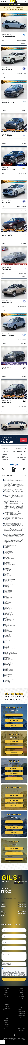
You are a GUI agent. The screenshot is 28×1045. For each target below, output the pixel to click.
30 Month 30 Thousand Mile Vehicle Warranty (6, 1009)
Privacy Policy (16, 975)
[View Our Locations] (2, 1)
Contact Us (6, 994)
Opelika (21, 988)
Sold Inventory (6, 1000)
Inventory (6, 990)
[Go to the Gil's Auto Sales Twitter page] (17, 4)
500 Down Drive (6, 1006)
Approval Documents (21, 1015)
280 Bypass (6, 1024)
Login (14, 1042)
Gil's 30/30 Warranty (21, 1013)
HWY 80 (6, 1026)
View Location (14, 725)
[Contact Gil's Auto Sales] (4, 1)
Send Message (14, 979)
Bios (6, 998)
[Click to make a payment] (5, 1)
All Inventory (6, 1020)
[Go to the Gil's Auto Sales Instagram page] (15, 4)
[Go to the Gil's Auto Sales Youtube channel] (19, 4)
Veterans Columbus (21, 990)
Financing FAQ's (21, 1009)
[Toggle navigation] (25, 1)
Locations (21, 1026)
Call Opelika (14, 822)
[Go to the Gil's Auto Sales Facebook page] (14, 4)
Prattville (6, 1022)
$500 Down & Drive (21, 1011)
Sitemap (6, 996)
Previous (6, 424)
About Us (6, 992)
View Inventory (14, 720)
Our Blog (21, 1022)
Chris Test (6, 1018)
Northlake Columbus (6, 1028)
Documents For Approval (6, 1011)
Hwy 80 (21, 998)
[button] (14, 580)
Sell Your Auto (6, 1016)
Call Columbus (14, 795)
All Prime (21, 992)
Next (21, 424)
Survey (6, 1014)
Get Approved (6, 988)
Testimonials (21, 1024)
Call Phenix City (14, 741)
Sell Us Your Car (21, 1030)
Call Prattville (14, 715)
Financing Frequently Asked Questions (6, 1003)
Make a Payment (21, 1028)
